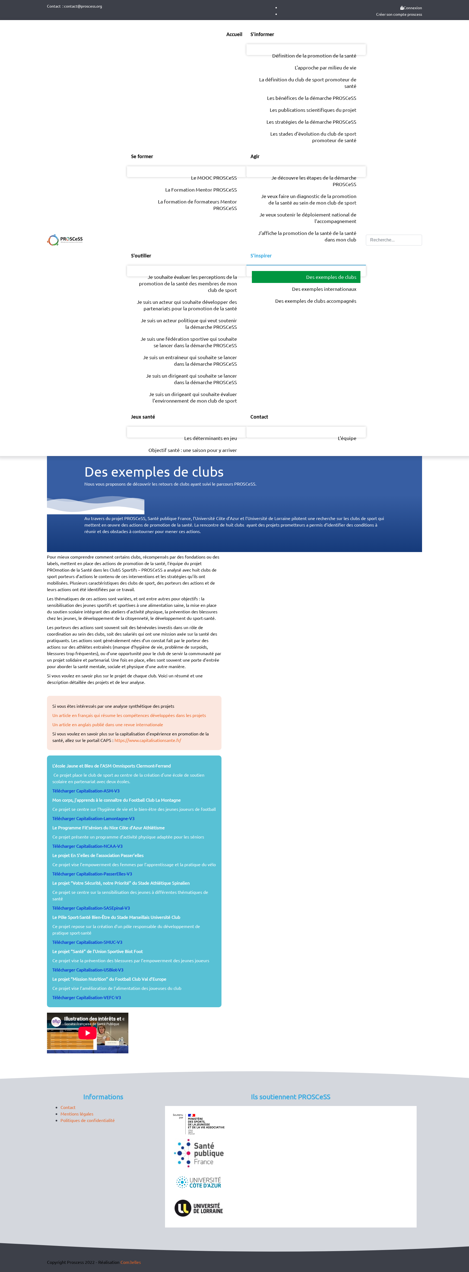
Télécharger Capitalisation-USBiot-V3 (87, 969)
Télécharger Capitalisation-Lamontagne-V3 (93, 818)
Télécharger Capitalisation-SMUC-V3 (87, 942)
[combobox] (394, 240)
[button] (465, 1233)
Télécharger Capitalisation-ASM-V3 (86, 790)
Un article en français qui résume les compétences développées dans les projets (129, 715)
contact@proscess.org (83, 6)
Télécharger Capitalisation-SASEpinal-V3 (91, 907)
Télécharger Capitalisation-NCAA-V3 (87, 846)
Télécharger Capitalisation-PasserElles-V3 (92, 873)
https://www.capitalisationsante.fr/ (148, 740)
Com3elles (131, 1262)
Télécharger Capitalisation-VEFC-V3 (86, 997)
